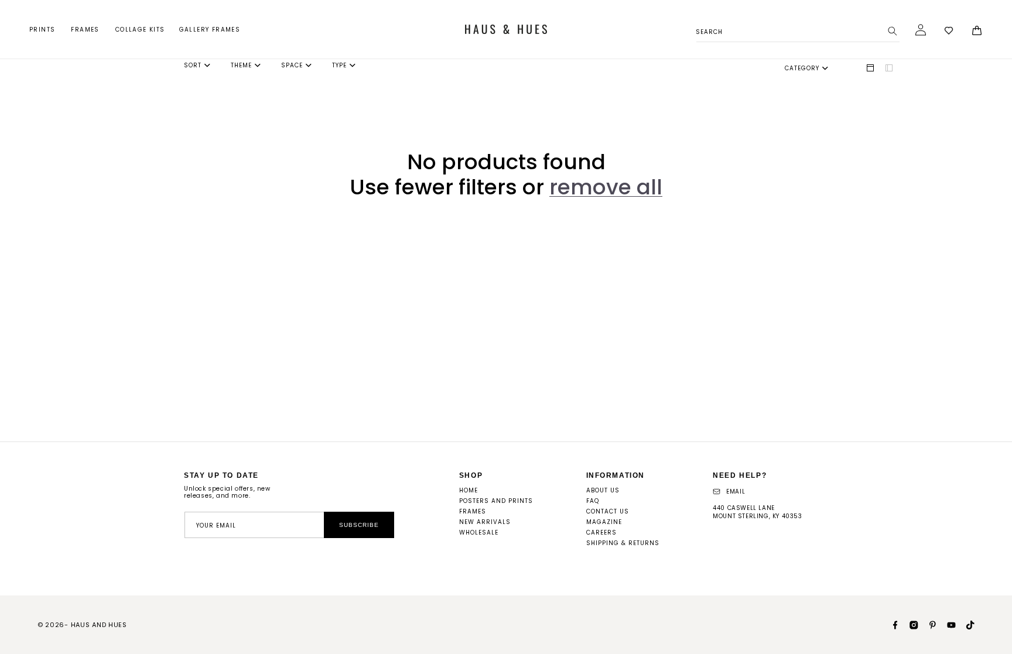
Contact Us (607, 511)
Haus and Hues (99, 624)
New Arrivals (485, 522)
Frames (85, 29)
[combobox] (798, 30)
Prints (42, 29)
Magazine (604, 522)
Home (468, 490)
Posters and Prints (496, 501)
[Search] (893, 31)
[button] (43, 29)
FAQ (592, 501)
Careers (601, 532)
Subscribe (359, 525)
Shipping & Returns (622, 543)
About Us (603, 490)
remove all (605, 187)
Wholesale (478, 532)
